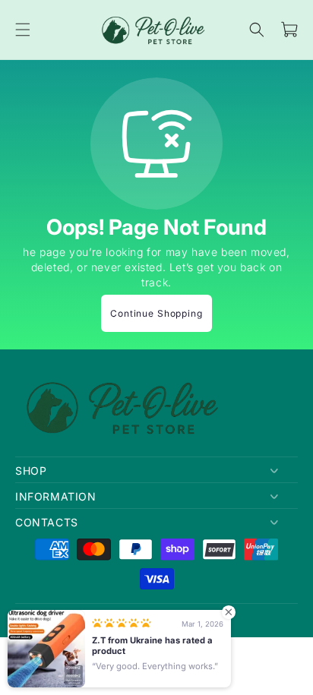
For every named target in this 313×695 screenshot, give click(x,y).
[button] (23, 29)
